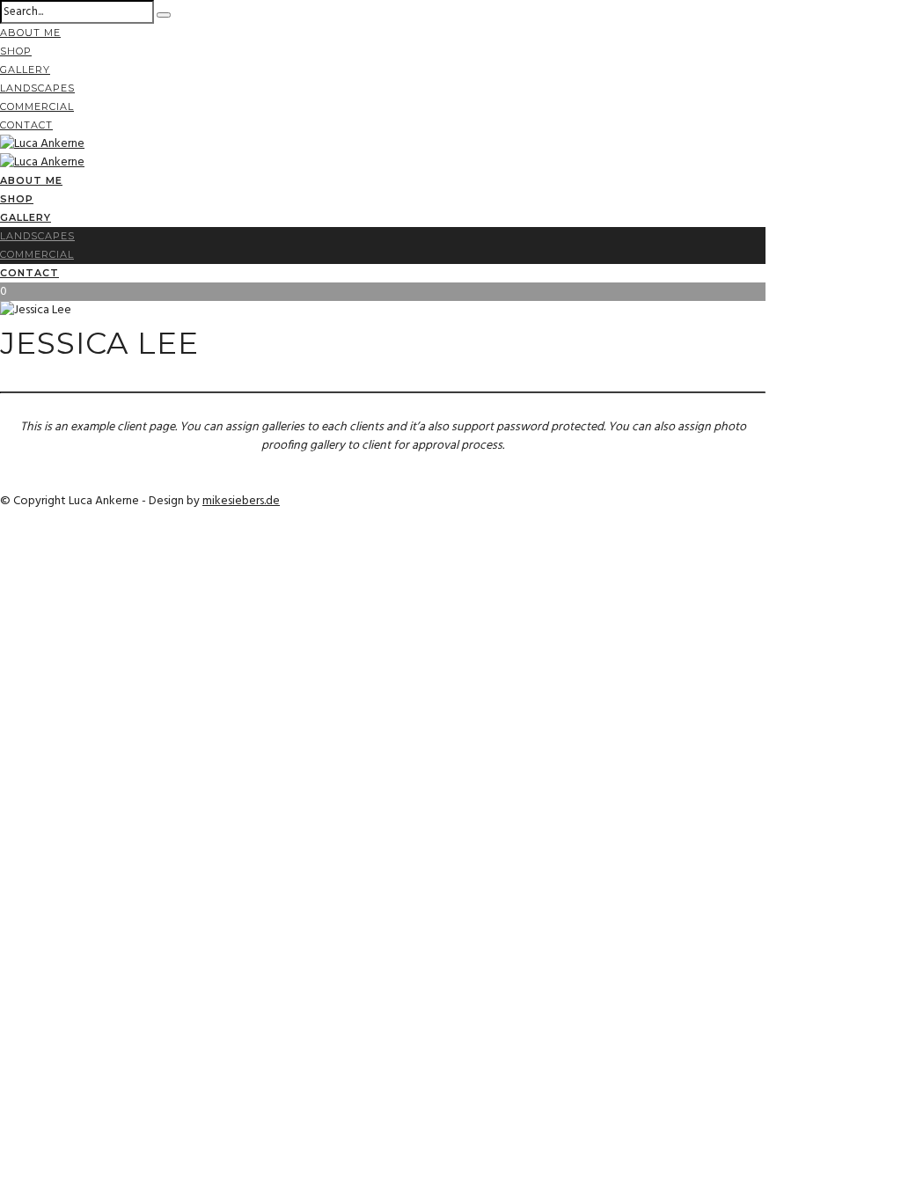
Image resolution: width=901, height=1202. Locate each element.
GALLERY (25, 69)
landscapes (37, 88)
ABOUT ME (30, 32)
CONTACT (26, 125)
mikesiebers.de (241, 501)
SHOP (16, 51)
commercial (37, 106)
